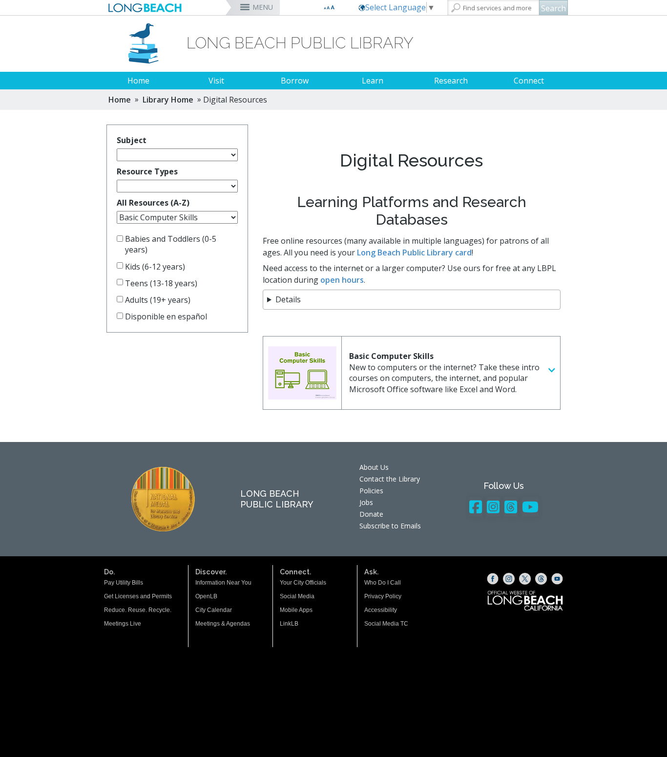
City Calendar (213, 610)
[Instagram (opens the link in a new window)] (509, 579)
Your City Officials (303, 582)
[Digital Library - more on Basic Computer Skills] (551, 370)
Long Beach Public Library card (414, 252)
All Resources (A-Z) (153, 202)
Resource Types (147, 171)
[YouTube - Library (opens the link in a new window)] (530, 507)
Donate (371, 514)
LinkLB (289, 623)
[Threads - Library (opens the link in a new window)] (510, 507)
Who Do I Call (382, 582)
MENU (262, 7)
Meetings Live (122, 623)
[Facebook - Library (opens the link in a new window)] (475, 507)
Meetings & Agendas (222, 623)
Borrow (295, 80)
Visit (216, 80)
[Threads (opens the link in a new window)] (541, 579)
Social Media (297, 596)
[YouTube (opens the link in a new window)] (557, 579)
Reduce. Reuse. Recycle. (137, 610)
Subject (131, 140)
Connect (529, 80)
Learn (372, 80)
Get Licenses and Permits (138, 596)
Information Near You (223, 582)
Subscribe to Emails (390, 525)
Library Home (168, 99)
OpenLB (206, 596)
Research (451, 80)
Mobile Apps (296, 610)
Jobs (366, 502)
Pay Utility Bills (123, 582)
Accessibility (380, 610)
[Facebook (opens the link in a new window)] (493, 579)
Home (138, 80)
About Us (374, 467)
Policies (371, 490)
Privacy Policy (382, 596)
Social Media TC (386, 623)
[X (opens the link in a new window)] (525, 579)
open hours (342, 279)
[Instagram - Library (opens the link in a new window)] (493, 507)
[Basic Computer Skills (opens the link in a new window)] (302, 373)
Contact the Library (389, 479)
